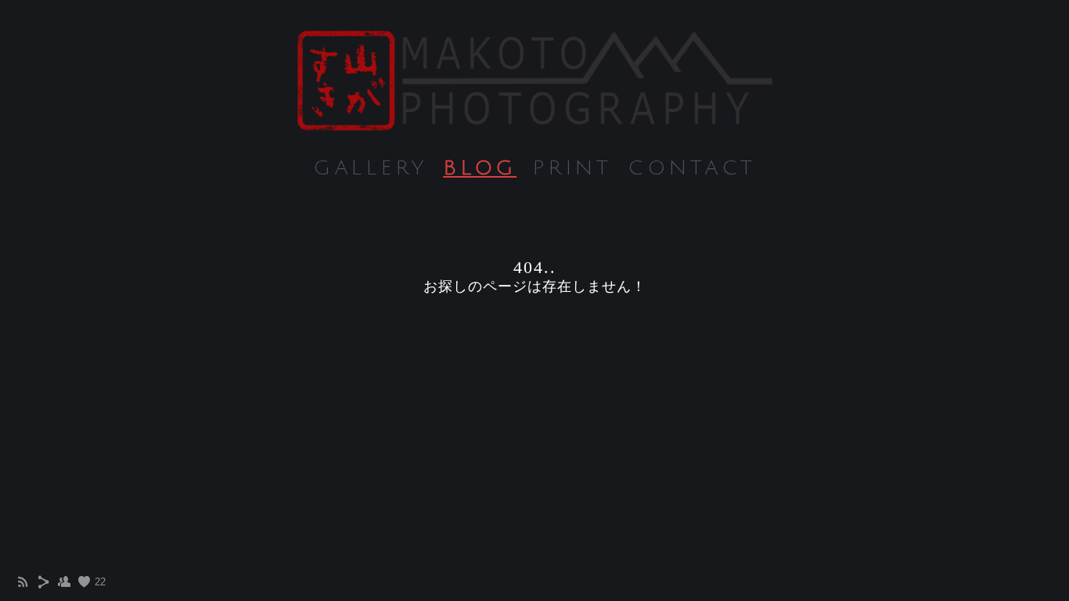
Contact (692, 168)
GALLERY (370, 168)
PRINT (572, 168)
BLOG (480, 168)
